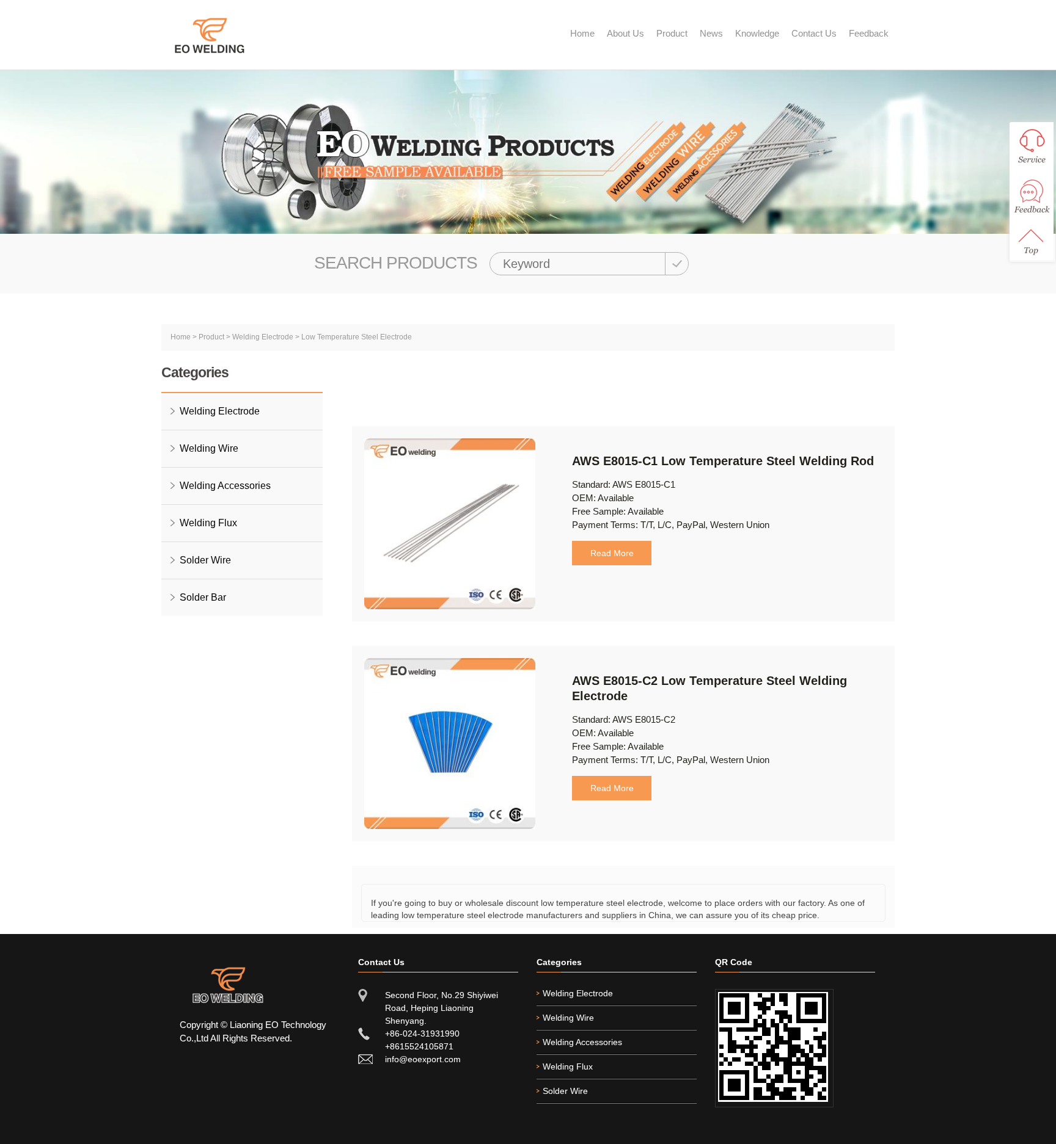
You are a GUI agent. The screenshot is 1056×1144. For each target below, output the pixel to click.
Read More (612, 553)
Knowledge (757, 33)
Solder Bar (203, 597)
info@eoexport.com (423, 1059)
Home (582, 33)
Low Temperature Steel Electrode (356, 337)
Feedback (869, 33)
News (711, 33)
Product (672, 33)
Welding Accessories (225, 485)
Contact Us (814, 33)
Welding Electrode (262, 337)
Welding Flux (208, 523)
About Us (625, 33)
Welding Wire (209, 448)
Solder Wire (205, 560)
